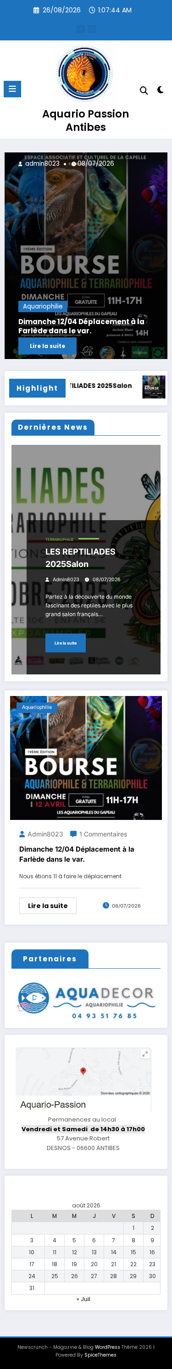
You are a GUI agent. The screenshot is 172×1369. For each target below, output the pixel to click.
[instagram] (92, 29)
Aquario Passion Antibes (85, 121)
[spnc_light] (161, 92)
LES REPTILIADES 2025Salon (85, 386)
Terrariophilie (59, 540)
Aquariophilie (43, 306)
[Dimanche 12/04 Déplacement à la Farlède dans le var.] (86, 255)
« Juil (83, 1299)
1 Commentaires (103, 834)
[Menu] (12, 89)
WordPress (107, 1347)
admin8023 (41, 163)
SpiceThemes (100, 1355)
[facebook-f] (81, 29)
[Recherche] (144, 90)
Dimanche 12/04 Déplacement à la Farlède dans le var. (81, 326)
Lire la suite (47, 346)
